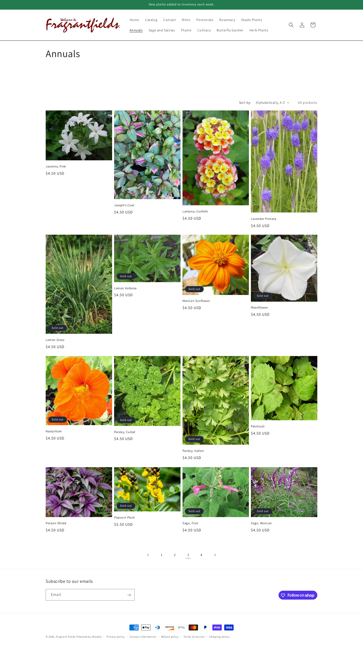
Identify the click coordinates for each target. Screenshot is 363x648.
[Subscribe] (128, 595)
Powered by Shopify (89, 636)
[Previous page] (148, 554)
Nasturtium (54, 432)
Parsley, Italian (193, 451)
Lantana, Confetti (195, 211)
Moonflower (259, 308)
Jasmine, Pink (56, 166)
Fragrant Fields (66, 636)
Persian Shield (56, 523)
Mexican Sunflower (196, 301)
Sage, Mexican (261, 523)
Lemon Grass (55, 340)
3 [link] (188, 554)
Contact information (143, 636)
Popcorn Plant (124, 518)
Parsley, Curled (124, 432)
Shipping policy (219, 636)
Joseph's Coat (124, 205)
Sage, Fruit (190, 523)
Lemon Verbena (125, 288)
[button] (291, 25)
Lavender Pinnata (264, 219)
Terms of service (193, 636)
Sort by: (245, 102)
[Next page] (214, 554)
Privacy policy (115, 636)
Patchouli (257, 426)
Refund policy (170, 636)
